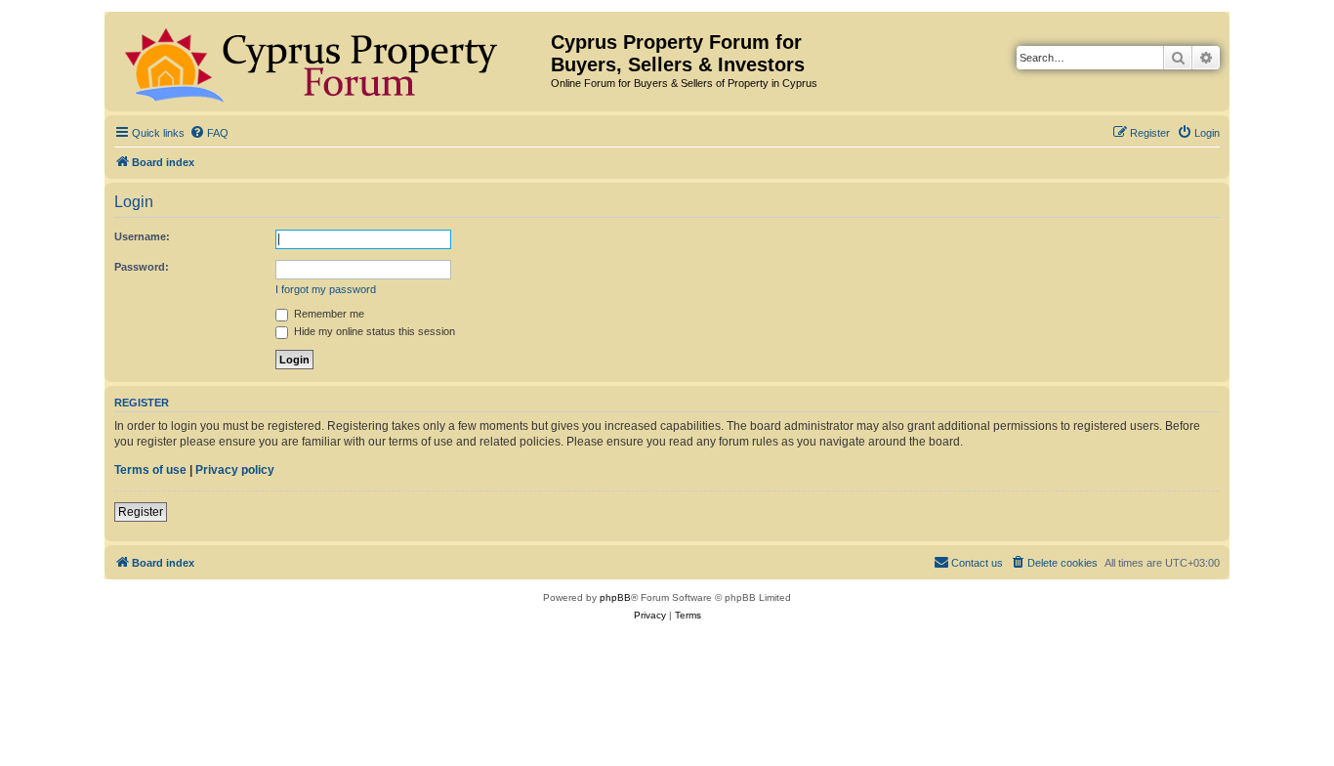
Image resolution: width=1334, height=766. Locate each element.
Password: (141, 267)
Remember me (327, 313)
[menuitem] (209, 133)
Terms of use (150, 470)
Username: (142, 236)
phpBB (615, 597)
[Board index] (330, 61)
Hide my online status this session (373, 331)
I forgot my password (325, 289)
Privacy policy (234, 470)
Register (140, 512)
